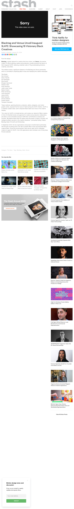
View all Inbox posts (61, 414)
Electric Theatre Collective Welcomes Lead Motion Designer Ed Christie (61, 180)
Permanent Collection (8, 9)
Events (67, 9)
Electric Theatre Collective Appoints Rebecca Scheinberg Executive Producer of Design (61, 282)
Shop (54, 9)
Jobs (60, 9)
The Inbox (10, 150)
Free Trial (23, 9)
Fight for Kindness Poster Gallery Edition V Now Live (60, 302)
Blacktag (3, 61)
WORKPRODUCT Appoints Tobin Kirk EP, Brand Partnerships (61, 344)
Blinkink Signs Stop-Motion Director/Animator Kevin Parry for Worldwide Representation (60, 405)
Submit (40, 9)
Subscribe (32, 9)
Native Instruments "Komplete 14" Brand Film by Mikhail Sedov (40, 188)
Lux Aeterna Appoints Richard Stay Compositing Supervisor (60, 118)
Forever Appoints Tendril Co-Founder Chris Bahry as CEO (61, 364)
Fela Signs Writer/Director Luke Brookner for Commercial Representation (59, 323)
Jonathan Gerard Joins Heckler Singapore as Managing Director (59, 139)
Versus (37, 61)
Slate (23, 150)
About (48, 9)
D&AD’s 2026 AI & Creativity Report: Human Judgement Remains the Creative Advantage (61, 160)
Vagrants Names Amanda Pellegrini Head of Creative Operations (60, 384)
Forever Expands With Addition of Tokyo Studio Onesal (60, 200)
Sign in (70, 9)
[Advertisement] (62, 80)
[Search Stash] (71, 5)
